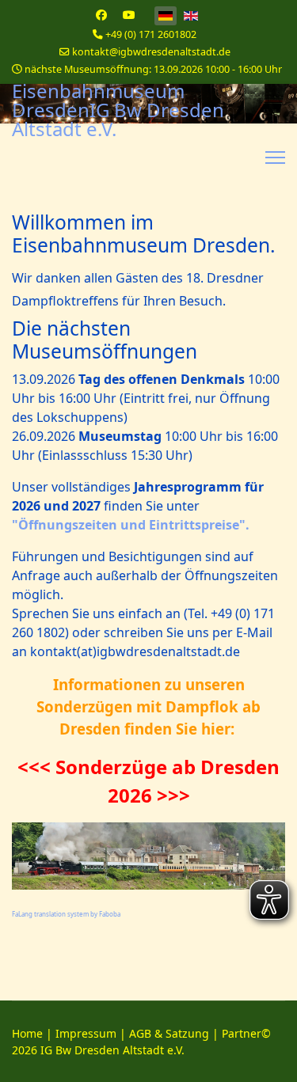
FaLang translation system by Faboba (66, 913)
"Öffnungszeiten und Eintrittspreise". (130, 524)
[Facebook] (101, 14)
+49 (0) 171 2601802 (150, 34)
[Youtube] (129, 14)
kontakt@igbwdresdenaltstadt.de (151, 52)
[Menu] (275, 157)
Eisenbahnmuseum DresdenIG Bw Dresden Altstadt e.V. (118, 110)
